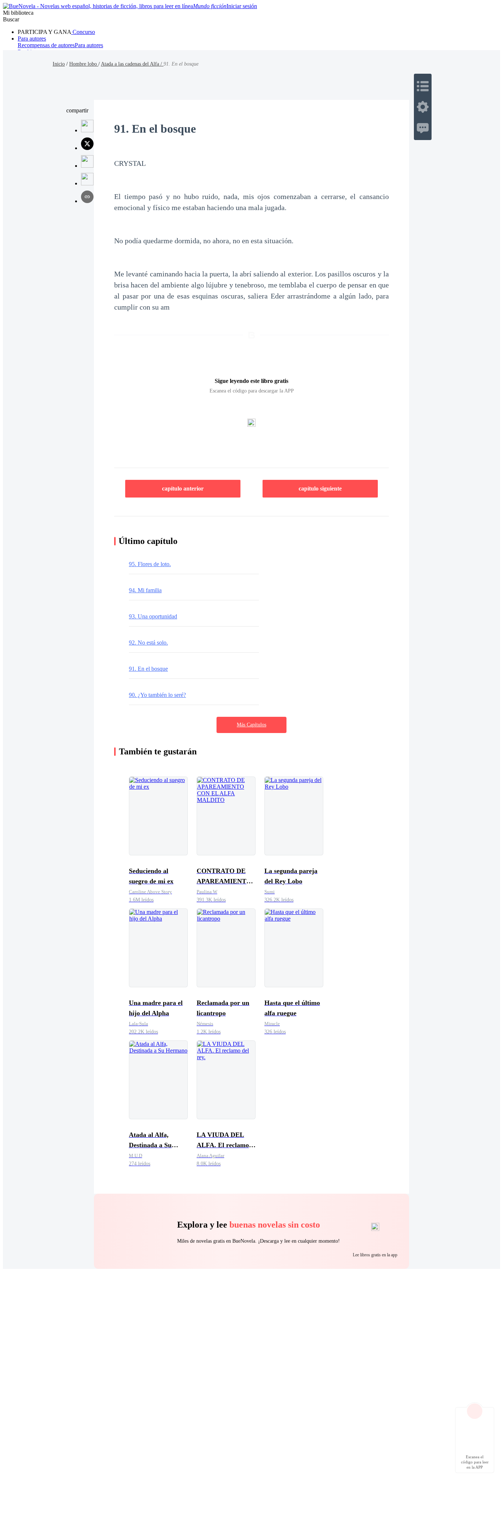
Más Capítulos (251, 724)
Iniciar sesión (241, 6)
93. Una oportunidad (153, 616)
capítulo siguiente (320, 488)
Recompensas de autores (46, 45)
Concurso (83, 32)
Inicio (59, 64)
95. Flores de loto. (150, 564)
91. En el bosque (148, 669)
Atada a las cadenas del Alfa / (132, 64)
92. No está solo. (148, 642)
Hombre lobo (83, 64)
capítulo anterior (183, 488)
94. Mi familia (145, 590)
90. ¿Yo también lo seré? (157, 695)
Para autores (32, 38)
